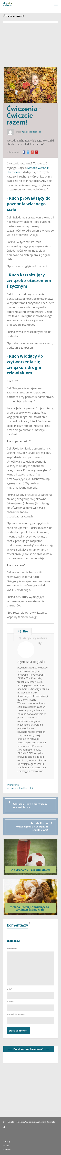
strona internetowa (16, 1014)
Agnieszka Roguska (31, 132)
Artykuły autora (34, 638)
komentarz (12, 948)
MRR (31, 788)
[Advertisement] (30, 44)
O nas (6, 1145)
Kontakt (7, 1149)
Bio (24, 631)
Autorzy (6, 1141)
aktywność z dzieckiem (17, 788)
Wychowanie (13, 785)
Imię (9, 989)
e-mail (10, 1001)
